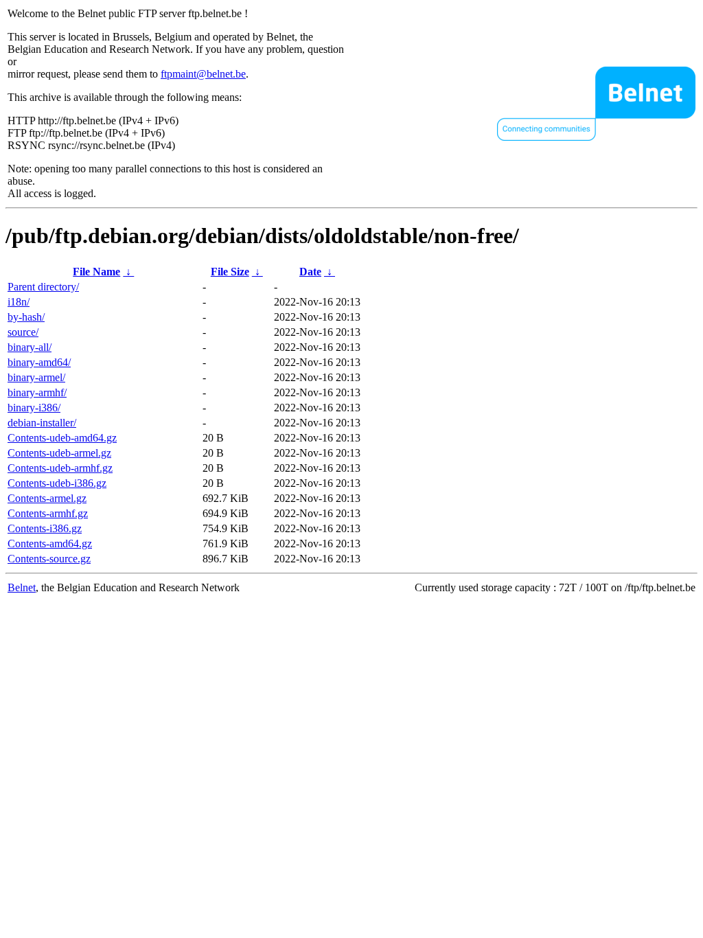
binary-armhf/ (37, 392)
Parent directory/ (43, 287)
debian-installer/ (42, 422)
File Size (230, 271)
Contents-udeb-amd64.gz (62, 438)
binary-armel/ (36, 377)
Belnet (22, 587)
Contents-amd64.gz (50, 543)
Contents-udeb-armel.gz (59, 453)
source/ (23, 332)
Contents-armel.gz (47, 498)
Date (310, 271)
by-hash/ (26, 317)
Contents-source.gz (49, 558)
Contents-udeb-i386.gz (57, 483)
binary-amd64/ (39, 362)
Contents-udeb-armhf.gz (60, 468)
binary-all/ (29, 347)
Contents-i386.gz (45, 528)
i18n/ (19, 302)
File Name (96, 271)
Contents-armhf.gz (48, 513)
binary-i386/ (34, 407)
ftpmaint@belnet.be (203, 74)
